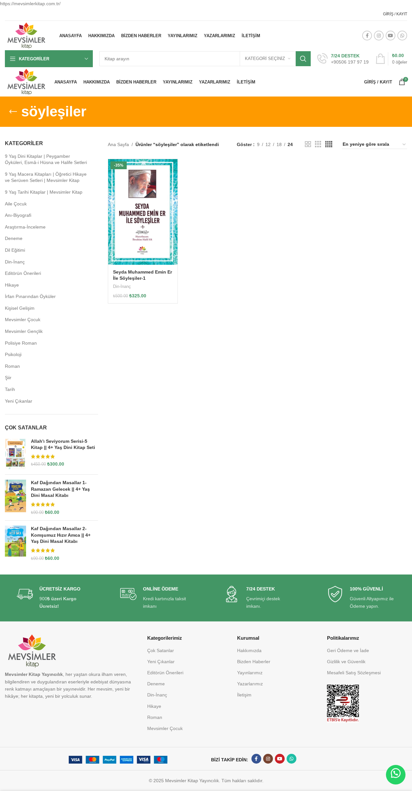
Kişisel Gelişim (20, 308)
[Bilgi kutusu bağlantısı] (343, 59)
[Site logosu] (26, 35)
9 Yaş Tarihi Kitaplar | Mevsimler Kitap (43, 192)
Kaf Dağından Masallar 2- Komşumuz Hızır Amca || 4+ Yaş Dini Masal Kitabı (61, 535)
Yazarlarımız (250, 683)
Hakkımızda (249, 650)
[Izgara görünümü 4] (328, 144)
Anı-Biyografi (18, 215)
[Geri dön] (13, 111)
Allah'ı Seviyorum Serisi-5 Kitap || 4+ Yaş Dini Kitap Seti (63, 444)
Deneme (13, 238)
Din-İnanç (15, 261)
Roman (12, 366)
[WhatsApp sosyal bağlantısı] (402, 35)
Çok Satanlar (160, 650)
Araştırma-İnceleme (25, 227)
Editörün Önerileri (23, 273)
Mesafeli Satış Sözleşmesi (354, 672)
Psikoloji (13, 354)
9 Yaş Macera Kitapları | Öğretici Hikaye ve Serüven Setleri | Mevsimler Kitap (46, 177)
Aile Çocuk (16, 203)
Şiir (8, 377)
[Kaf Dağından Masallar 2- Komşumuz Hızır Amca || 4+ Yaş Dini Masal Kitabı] (15, 543)
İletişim (244, 694)
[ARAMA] (303, 58)
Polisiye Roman (21, 343)
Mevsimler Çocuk (22, 319)
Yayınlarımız (250, 672)
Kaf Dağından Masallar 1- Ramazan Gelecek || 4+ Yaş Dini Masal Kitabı (60, 489)
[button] (395, 774)
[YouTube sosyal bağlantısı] (390, 35)
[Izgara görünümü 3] (318, 144)
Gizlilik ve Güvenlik (346, 661)
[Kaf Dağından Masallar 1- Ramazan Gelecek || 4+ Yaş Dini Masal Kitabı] (15, 497)
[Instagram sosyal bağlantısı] (379, 35)
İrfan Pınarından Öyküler (30, 296)
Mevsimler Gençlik (24, 331)
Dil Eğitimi (15, 250)
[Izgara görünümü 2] (308, 144)
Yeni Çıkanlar (18, 401)
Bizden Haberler (253, 661)
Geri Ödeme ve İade (348, 650)
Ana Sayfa (118, 144)
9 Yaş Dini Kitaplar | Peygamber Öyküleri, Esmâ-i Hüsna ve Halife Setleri (46, 159)
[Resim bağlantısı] (343, 703)
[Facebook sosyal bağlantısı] (367, 35)
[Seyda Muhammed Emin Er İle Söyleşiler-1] (143, 212)
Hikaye (12, 285)
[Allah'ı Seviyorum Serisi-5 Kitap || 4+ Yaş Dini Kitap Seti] (15, 454)
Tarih (10, 389)
